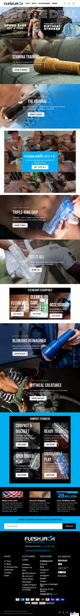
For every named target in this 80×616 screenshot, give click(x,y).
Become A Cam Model (47, 590)
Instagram (44, 575)
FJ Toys (7, 561)
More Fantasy (38, 398)
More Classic (36, 114)
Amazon (43, 564)
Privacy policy (17, 613)
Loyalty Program (29, 585)
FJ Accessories (11, 567)
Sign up (69, 526)
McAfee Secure (29, 573)
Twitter (43, 581)
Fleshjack (12, 611)
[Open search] (64, 3)
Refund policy (8, 613)
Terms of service (28, 613)
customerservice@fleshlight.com (38, 550)
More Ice (36, 270)
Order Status (27, 579)
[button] (73, 21)
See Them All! (40, 167)
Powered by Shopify (21, 611)
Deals (6, 575)
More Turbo (20, 225)
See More (17, 314)
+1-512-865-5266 (48, 546)
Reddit (43, 578)
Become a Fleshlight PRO (49, 585)
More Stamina (21, 70)
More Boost (20, 354)
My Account (27, 576)
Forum (43, 573)
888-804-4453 (38, 542)
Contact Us (27, 567)
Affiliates (26, 564)
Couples (7, 573)
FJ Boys (7, 564)
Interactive (8, 570)
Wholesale (26, 582)
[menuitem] (54, 3)
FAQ (24, 570)
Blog (42, 567)
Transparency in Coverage (29, 588)
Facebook (44, 570)
